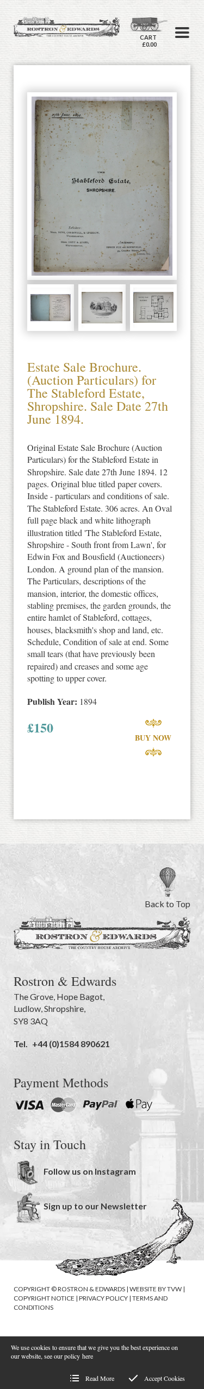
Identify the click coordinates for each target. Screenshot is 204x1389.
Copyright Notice (44, 1298)
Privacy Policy (103, 1298)
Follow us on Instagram (90, 1171)
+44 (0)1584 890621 (71, 1043)
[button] (182, 32)
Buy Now (153, 737)
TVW (174, 1289)
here (87, 1356)
